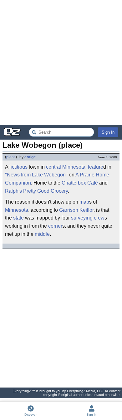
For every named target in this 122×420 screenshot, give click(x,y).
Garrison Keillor (76, 210)
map (84, 202)
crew (99, 217)
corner (55, 226)
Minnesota (73, 167)
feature (95, 167)
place (11, 157)
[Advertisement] (61, 62)
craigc (30, 157)
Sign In (108, 132)
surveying (82, 217)
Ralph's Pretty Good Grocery (36, 191)
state (18, 217)
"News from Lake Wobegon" (36, 174)
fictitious (18, 167)
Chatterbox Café (80, 182)
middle (42, 234)
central (53, 167)
